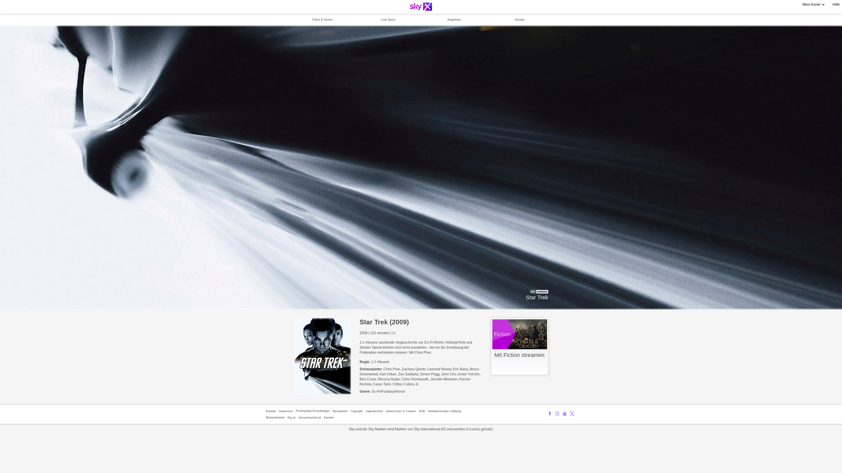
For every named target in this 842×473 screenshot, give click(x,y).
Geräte (519, 19)
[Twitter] (572, 413)
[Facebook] (550, 413)
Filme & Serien (322, 19)
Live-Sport (388, 19)
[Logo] (421, 7)
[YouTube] (564, 413)
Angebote (454, 19)
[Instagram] (557, 413)
